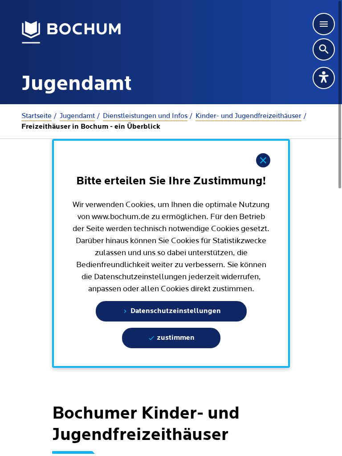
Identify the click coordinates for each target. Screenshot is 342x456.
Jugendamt (77, 115)
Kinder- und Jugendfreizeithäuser (248, 115)
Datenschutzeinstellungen (175, 311)
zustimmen (175, 338)
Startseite (36, 115)
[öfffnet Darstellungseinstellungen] (324, 78)
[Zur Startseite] (71, 32)
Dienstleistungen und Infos (145, 115)
